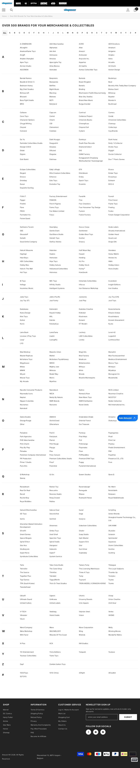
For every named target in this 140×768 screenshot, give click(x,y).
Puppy (81, 462)
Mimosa (52, 370)
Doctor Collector (115, 154)
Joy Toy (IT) (25, 300)
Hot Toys (23, 272)
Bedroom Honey (26, 86)
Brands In (112, 100)
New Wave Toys (85, 397)
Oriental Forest (85, 421)
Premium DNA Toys (86, 459)
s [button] (96, 33)
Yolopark (82, 652)
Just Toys (112, 300)
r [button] (92, 33)
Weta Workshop (26, 631)
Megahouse (24, 363)
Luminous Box (113, 340)
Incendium (112, 281)
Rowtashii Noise (85, 498)
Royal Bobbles (25, 501)
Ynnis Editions (55, 652)
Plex (51, 451)
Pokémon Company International (33, 455)
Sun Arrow (83, 549)
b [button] (14, 33)
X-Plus (22, 643)
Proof (51, 462)
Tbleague (112, 565)
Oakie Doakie (25, 417)
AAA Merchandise (56, 44)
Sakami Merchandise (28, 510)
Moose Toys (25, 378)
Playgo (52, 447)
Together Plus (25, 576)
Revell (22, 494)
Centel (52, 116)
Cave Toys (24, 116)
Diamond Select (85, 147)
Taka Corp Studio (56, 565)
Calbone (23, 112)
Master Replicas (26, 356)
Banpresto (53, 78)
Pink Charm (24, 444)
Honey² (82, 269)
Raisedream (24, 487)
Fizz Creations (84, 204)
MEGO (52, 363)
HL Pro (81, 261)
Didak (22, 150)
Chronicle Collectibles (117, 120)
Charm (52, 120)
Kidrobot (82, 313)
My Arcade (24, 381)
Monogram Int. (114, 374)
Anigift (22, 55)
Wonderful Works (115, 635)
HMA (110, 261)
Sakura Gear (54, 510)
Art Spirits (83, 66)
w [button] (116, 33)
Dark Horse (112, 139)
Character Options (27, 120)
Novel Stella (84, 405)
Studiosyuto (25, 549)
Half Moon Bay (85, 250)
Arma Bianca (54, 66)
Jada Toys (24, 297)
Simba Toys (54, 531)
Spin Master (83, 538)
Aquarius (82, 62)
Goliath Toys (54, 238)
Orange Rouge (25, 421)
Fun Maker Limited (56, 211)
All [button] (4, 33)
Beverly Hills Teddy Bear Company (122, 86)
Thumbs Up (112, 572)
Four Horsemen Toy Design (89, 207)
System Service (55, 556)
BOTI (51, 100)
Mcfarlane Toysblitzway (59, 359)
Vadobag (52, 612)
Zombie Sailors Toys (57, 664)
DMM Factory (84, 154)
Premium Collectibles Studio (60, 459)
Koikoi (22, 320)
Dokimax (52, 159)
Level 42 (111, 332)
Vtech (22, 619)
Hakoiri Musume (26, 250)
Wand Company (26, 627)
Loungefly (53, 340)
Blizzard (23, 97)
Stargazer (53, 545)
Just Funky (53, 300)
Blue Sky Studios (85, 97)
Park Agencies (25, 436)
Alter (81, 48)
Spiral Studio (54, 542)
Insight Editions (114, 285)
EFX (80, 169)
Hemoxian (53, 258)
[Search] (11, 10)
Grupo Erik (112, 242)
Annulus (52, 59)
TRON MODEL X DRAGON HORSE (92, 583)
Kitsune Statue (114, 313)
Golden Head (113, 234)
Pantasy (82, 433)
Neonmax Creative (115, 394)
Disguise (52, 154)
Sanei (81, 510)
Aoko (110, 59)
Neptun (23, 397)
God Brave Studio (56, 234)
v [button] (111, 33)
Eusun (22, 184)
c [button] (19, 33)
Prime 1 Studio (25, 462)
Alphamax (53, 48)
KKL (51, 316)
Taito (22, 565)
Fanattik (82, 196)
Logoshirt (112, 336)
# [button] (135, 33)
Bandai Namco (26, 78)
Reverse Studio (55, 494)
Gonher (82, 238)
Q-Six (51, 474)
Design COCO (25, 147)
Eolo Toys (53, 180)
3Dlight (82, 673)
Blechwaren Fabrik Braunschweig (92, 93)
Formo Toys (54, 207)
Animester (83, 55)
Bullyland (53, 104)
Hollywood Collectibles (58, 269)
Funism (81, 211)
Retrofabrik (112, 490)
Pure (110, 462)
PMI (110, 451)
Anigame (111, 51)
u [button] (106, 33)
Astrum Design (114, 70)
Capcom (52, 112)
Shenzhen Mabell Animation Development (31, 525)
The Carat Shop (55, 569)
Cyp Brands (113, 131)
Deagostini (53, 143)
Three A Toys (84, 572)
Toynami (82, 580)
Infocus (82, 285)
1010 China (54, 673)
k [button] (58, 33)
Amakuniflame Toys (28, 51)
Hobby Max (24, 265)
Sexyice (82, 519)
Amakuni (111, 48)
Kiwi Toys (24, 316)
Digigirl (111, 150)
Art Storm (112, 66)
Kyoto (110, 324)
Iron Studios (113, 288)
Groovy (82, 242)
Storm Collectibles (115, 545)
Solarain (111, 534)
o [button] (77, 33)
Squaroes (112, 542)
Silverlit (23, 531)
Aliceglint (23, 48)
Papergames (113, 433)
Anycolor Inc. (84, 59)
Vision (81, 615)
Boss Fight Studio (27, 100)
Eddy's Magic (54, 169)
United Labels (54, 603)
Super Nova (24, 553)
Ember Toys (113, 173)
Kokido (52, 320)
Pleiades (23, 451)
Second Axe (54, 514)
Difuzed (52, 150)
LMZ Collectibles (85, 336)
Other (22, 424)
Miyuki (22, 374)
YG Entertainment (27, 652)
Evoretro (82, 184)
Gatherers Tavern (27, 227)
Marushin (112, 352)
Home (4, 16)
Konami (82, 320)
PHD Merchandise (27, 440)
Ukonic (81, 596)
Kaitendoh (53, 309)
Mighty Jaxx (54, 367)
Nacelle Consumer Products (31, 390)
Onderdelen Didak (86, 417)
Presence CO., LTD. (116, 459)
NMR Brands (54, 401)
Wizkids (82, 635)
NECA (51, 394)
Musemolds (112, 378)
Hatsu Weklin (113, 254)
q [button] (87, 33)
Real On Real (25, 490)
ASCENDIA (24, 70)
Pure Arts (23, 466)
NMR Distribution (85, 401)
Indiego (23, 285)
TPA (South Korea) (27, 583)
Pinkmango (83, 444)
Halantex (53, 250)
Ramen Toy (53, 487)
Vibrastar (23, 615)
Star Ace (23, 545)
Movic (51, 378)
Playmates (83, 447)
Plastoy (111, 444)
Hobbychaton (113, 265)
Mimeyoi (111, 367)
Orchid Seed (54, 421)
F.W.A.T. (23, 196)
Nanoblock (53, 390)
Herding (82, 258)
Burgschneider (84, 104)
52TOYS (23, 676)
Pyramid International (87, 466)
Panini (51, 433)
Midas (22, 367)
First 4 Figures (55, 204)
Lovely (81, 340)
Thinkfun (53, 572)
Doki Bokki (24, 159)
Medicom (82, 359)
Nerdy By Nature (56, 397)
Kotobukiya (54, 324)
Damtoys (82, 139)
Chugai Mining (25, 124)
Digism (22, 154)
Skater (81, 531)
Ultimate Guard (26, 599)
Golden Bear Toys (86, 234)
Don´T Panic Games (116, 159)
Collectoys (112, 127)
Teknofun (23, 569)
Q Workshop (24, 474)
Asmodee (53, 70)
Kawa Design (25, 313)
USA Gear (112, 603)
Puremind (53, 466)
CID (50, 124)
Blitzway (111, 93)
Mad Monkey (25, 352)
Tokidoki (52, 576)
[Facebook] (88, 732)
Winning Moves (114, 631)
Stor (80, 545)
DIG (80, 150)
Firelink (23, 204)
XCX (51, 643)
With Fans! (24, 635)
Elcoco (111, 169)
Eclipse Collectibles (28, 169)
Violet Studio (54, 615)
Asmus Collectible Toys (88, 70)
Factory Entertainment (58, 196)
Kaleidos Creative (86, 309)
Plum (81, 451)
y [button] (125, 33)
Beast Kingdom (85, 82)
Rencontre (53, 490)
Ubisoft (23, 596)
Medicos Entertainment (117, 359)
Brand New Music (86, 100)
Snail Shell (53, 534)
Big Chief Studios (27, 89)
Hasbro (52, 254)
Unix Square (84, 603)
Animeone (53, 55)
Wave (51, 627)
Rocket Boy (24, 498)
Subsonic (53, 549)
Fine (80, 200)
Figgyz (22, 200)
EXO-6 (111, 184)
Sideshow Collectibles (88, 525)
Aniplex (111, 55)
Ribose (81, 494)
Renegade (83, 490)
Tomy (81, 576)
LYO (21, 343)
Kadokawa (24, 309)
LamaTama (53, 332)
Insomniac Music (26, 288)
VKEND (111, 615)
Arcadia (111, 62)
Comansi (23, 131)
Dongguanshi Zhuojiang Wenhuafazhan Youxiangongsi (91, 159)
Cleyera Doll (84, 127)
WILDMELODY (55, 631)
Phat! (110, 436)
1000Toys (24, 673)
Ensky (81, 177)
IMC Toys (53, 281)
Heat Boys (24, 258)
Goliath (23, 238)
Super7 (52, 553)
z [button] (130, 33)
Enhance (52, 177)
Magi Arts (82, 352)
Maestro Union (55, 352)
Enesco (23, 177)
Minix (81, 370)
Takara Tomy (84, 565)
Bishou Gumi (113, 89)
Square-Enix (84, 542)
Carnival (82, 112)
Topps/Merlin (54, 580)
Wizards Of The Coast (58, 635)
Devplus (52, 147)
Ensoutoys (112, 177)
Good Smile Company (28, 242)
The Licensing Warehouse (89, 569)
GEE (21, 231)
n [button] (72, 33)
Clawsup (111, 124)
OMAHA (52, 417)
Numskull (23, 408)
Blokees (52, 97)
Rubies (52, 501)
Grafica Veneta (55, 242)
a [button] (9, 33)
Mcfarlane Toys (26, 359)
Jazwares (83, 297)
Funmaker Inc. (25, 215)
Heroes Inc (112, 258)
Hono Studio (113, 269)
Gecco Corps (84, 227)
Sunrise (111, 549)
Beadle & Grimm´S (27, 82)
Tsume (111, 583)
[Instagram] (95, 732)
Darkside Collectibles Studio (31, 143)
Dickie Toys (113, 147)
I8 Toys (23, 281)
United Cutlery (25, 603)
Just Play (82, 300)
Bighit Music (54, 89)
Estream (111, 180)
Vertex (110, 612)
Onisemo (111, 417)
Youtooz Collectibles (28, 656)
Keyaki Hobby (55, 313)
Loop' (22, 340)
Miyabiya (112, 370)
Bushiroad (112, 104)
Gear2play (53, 227)
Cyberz (82, 131)
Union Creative (114, 599)
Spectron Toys (55, 538)
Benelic (82, 86)
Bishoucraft (24, 93)
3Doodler (112, 673)
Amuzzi (82, 51)
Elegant (23, 173)
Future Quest (25, 218)
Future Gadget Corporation (119, 215)
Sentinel (52, 519)
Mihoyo (82, 367)
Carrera (111, 112)
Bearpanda (53, 82)
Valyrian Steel (84, 612)
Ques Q (111, 474)
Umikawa (53, 599)
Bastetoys (112, 78)
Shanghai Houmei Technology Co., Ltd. (122, 518)
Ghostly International (116, 231)
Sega (81, 514)
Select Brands (113, 514)
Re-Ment (112, 487)
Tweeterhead (25, 587)
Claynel (23, 127)
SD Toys (23, 514)
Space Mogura (26, 538)
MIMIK (22, 370)
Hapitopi (23, 254)
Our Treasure (84, 424)
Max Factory (84, 356)
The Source (24, 572)
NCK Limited (113, 390)
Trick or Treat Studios (58, 583)
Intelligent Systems (57, 288)
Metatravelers (84, 363)
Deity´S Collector (115, 143)
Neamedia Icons (26, 394)
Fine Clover (113, 200)
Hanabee (112, 250)
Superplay (83, 553)
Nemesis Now (84, 394)
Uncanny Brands (85, 599)
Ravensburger (84, 487)
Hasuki (81, 254)
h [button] (43, 33)
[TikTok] (103, 732)
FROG (22, 211)
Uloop (110, 596)
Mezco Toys (113, 363)
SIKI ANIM (112, 525)
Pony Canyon (54, 455)
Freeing (111, 207)
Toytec (111, 580)
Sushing (111, 553)
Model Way (53, 374)
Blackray (53, 93)
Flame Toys (112, 204)
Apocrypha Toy (55, 62)
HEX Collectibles (26, 261)
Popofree (112, 455)
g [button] (38, 33)
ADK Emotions (114, 44)
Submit (128, 717)
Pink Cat (111, 440)
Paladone (23, 433)
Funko (110, 211)
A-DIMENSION (26, 44)
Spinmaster (112, 538)
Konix (22, 324)
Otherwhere (54, 424)
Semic (22, 519)
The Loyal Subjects (116, 569)
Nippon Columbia (27, 401)
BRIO (22, 104)
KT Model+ (83, 324)
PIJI (80, 440)
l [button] (62, 33)
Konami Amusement (116, 320)
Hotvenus (53, 272)
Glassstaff (24, 234)
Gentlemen (83, 231)
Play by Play (25, 447)
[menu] (3, 10)
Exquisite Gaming (27, 188)
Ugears (52, 596)
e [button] (29, 33)
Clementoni (54, 127)
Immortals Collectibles (87, 281)
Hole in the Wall (26, 269)
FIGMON (52, 200)
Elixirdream (83, 173)
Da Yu (22, 139)
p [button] (82, 33)
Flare (22, 207)
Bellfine (52, 86)
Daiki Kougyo (54, 139)
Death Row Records (87, 143)
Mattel (52, 356)
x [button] (121, 33)
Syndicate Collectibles (29, 556)
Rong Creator (54, 498)
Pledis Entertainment (116, 447)
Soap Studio (84, 534)
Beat (110, 82)
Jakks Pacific (54, 297)
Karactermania (114, 309)
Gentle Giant (54, 231)
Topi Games (24, 580)
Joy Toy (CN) (113, 297)
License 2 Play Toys (28, 336)
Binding (82, 89)
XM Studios (83, 643)
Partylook (53, 436)
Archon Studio (25, 66)
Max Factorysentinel (116, 356)
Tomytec (111, 576)
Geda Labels (113, 227)
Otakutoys (112, 421)
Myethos (52, 381)
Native (81, 390)
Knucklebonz (113, 316)
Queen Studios (85, 474)
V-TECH (23, 612)
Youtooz (111, 652)
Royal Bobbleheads (116, 498)
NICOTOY (112, 397)
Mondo (81, 374)
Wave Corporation (86, 627)
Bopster (111, 97)
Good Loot (112, 238)
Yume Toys (53, 656)
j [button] (53, 33)
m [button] (67, 33)
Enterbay (23, 180)
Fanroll (111, 196)
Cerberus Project (85, 116)
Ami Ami (52, 51)
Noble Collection (115, 401)
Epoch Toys (83, 180)
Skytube (111, 531)
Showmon (53, 525)
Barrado (82, 78)
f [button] (33, 33)
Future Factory (85, 215)
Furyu (51, 215)
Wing (81, 631)
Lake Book (24, 332)
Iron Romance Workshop (88, 288)
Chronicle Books (85, 120)
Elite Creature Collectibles (59, 173)
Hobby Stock (84, 265)
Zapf (22, 664)
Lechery (82, 332)
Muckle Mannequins (87, 378)
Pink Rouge (54, 444)
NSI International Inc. (116, 405)
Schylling (112, 510)
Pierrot (52, 440)
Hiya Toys (53, 261)
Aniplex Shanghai (27, 59)
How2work (83, 272)
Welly (110, 627)
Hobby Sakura (55, 265)
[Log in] (127, 9)
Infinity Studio (55, 285)
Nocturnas (24, 405)
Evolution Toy (54, 184)
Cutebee (52, 131)
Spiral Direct (25, 542)
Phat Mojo (83, 436)
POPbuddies (84, 455)
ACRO (81, 44)
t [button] (101, 33)
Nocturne (53, 405)
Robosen (111, 494)
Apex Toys (24, 62)
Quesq (22, 478)
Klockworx (83, 316)
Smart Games (25, 534)
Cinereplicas (84, 124)
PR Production (25, 459)
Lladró (51, 336)
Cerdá (110, 116)
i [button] (48, 33)
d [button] (24, 33)
